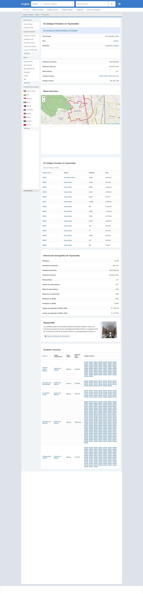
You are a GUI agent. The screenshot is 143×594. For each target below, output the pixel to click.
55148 (86, 419)
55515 (100, 439)
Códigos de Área (52, 10)
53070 (100, 374)
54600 (101, 76)
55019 (91, 381)
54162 (110, 463)
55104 (110, 413)
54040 (105, 452)
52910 (105, 362)
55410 (96, 435)
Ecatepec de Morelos (30, 35)
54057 (96, 454)
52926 (114, 363)
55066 (96, 409)
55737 (100, 386)
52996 (114, 373)
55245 (110, 424)
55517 (110, 439)
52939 (91, 367)
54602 (106, 76)
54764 (100, 395)
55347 (114, 432)
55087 (114, 411)
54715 (114, 390)
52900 (91, 362)
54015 (100, 449)
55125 (91, 416)
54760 (91, 395)
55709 (91, 382)
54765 (105, 395)
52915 (110, 362)
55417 (114, 435)
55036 (91, 406)
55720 (110, 384)
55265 (110, 425)
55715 (86, 384)
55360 (96, 433)
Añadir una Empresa (93, 10)
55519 (86, 441)
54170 (86, 465)
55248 (91, 425)
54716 (86, 392)
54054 (86, 454)
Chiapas (26, 76)
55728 (86, 386)
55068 (105, 409)
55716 (91, 384)
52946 (105, 367)
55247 (86, 425)
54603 (111, 76)
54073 (100, 455)
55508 (86, 439)
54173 (96, 465)
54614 (44, 216)
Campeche (27, 72)
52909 (100, 362)
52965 (91, 370)
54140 (86, 462)
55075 (91, 411)
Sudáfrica (27, 121)
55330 (96, 432)
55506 (110, 438)
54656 (44, 240)
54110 (100, 459)
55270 (100, 427)
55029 (110, 405)
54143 (96, 462)
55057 (100, 408)
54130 (100, 460)
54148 (114, 462)
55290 (96, 428)
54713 (105, 390)
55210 (110, 421)
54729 (110, 392)
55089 (86, 413)
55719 (105, 384)
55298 (86, 430)
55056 (96, 408)
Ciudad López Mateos (30, 46)
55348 (86, 433)
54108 (91, 459)
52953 (96, 368)
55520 (91, 441)
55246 (114, 424)
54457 (110, 374)
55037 (96, 406)
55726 (114, 384)
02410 (91, 447)
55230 (91, 422)
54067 (114, 454)
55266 (114, 425)
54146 (105, 462)
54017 (110, 449)
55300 (96, 430)
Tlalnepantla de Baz (29, 43)
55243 (100, 424)
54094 (105, 457)
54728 (105, 392)
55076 (96, 411)
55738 (105, 386)
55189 (96, 421)
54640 (44, 226)
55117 (105, 414)
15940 (100, 402)
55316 (110, 430)
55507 (114, 438)
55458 (86, 438)
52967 (100, 370)
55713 (110, 382)
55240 (91, 424)
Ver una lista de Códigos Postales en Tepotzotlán (60, 30)
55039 (105, 406)
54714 (110, 390)
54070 (96, 455)
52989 (96, 373)
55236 (105, 422)
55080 (100, 411)
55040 (110, 406)
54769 (91, 397)
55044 (114, 406)
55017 (100, 403)
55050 (86, 408)
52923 (100, 363)
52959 (114, 368)
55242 (96, 424)
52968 (105, 370)
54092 (96, 457)
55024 (91, 405)
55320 (91, 432)
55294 (100, 428)
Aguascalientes (28, 61)
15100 (110, 447)
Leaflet (107, 123)
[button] (43, 97)
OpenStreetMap (115, 123)
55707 (114, 381)
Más (25, 79)
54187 (110, 465)
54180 (100, 465)
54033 (86, 452)
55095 (100, 413)
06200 (86, 402)
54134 (105, 460)
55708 (86, 382)
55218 (114, 421)
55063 (114, 408)
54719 (91, 392)
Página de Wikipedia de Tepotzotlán (58, 336)
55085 (110, 411)
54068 (86, 455)
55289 (91, 428)
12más (116, 76)
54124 (114, 459)
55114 (95, 414)
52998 (91, 374)
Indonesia (27, 98)
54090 (91, 457)
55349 (91, 433)
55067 (100, 409)
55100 (105, 413)
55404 (114, 433)
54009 (91, 449)
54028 (110, 451)
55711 (100, 382)
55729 (91, 386)
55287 (114, 427)
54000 (86, 449)
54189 (114, 465)
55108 (91, 414)
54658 (44, 245)
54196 (86, 466)
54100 (86, 459)
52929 (96, 365)
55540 (100, 441)
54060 (105, 454)
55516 (105, 439)
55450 (114, 436)
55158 (96, 419)
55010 (86, 403)
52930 (100, 365)
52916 (114, 362)
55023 (86, 405)
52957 (105, 368)
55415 (105, 435)
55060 (110, 408)
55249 (96, 425)
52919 (91, 363)
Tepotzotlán (68, 182)
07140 (86, 362)
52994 (105, 373)
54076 (110, 455)
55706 (110, 381)
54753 (114, 394)
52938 (86, 367)
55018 (105, 403)
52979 (100, 371)
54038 (100, 452)
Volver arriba (28, 190)
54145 (100, 462)
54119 (109, 459)
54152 (96, 463)
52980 (105, 371)
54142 (91, 462)
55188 (91, 421)
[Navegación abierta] (119, 4)
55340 (110, 432)
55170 (100, 419)
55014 (86, 381)
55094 (96, 413)
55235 (100, 422)
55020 (114, 403)
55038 (100, 406)
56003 (86, 443)
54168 (114, 463)
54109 (96, 459)
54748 (105, 394)
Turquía (27, 125)
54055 (91, 454)
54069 (91, 455)
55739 (110, 386)
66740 (114, 397)
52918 (86, 363)
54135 (110, 460)
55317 (114, 430)
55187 (86, 421)
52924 (105, 363)
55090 (91, 413)
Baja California (28, 65)
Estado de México (57, 369)
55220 (86, 422)
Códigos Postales (67, 10)
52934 (105, 365)
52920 (96, 363)
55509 (91, 439)
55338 (100, 432)
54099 (114, 457)
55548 (110, 441)
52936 (110, 365)
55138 (96, 417)
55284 (110, 427)
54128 (96, 460)
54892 (110, 397)
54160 (105, 463)
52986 (114, 371)
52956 (100, 368)
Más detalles (114, 45)
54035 (91, 452)
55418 (86, 436)
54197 (91, 466)
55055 (91, 408)
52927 (86, 365)
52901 (96, 362)
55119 (114, 414)
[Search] (111, 4)
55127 (100, 416)
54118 (105, 459)
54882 (105, 397)
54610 (44, 211)
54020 (114, 449)
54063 (110, 454)
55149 (91, 419)
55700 (96, 381)
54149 (86, 463)
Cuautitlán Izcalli (28, 39)
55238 (114, 422)
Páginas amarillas (37, 10)
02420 (96, 447)
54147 (110, 462)
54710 (96, 390)
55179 (110, 419)
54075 (105, 455)
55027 (100, 405)
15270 (96, 402)
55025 (96, 405)
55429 (105, 436)
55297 (114, 428)
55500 (105, 438)
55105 (114, 413)
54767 (114, 395)
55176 (105, 419)
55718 (100, 384)
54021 (86, 451)
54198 (96, 466)
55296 (110, 428)
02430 (100, 447)
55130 (114, 416)
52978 (96, 371)
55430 (110, 436)
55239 (86, 424)
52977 (91, 371)
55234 (96, 422)
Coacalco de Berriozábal (31, 50)
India (26, 95)
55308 (100, 430)
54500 (114, 374)
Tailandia (27, 113)
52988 (91, 373)
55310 (105, 430)
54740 (86, 394)
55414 (100, 435)
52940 (96, 367)
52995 (110, 373)
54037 (96, 452)
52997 (86, 374)
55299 (91, 430)
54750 (110, 394)
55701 (100, 381)
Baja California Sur (29, 68)
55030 (114, 405)
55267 (86, 427)
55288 (86, 428)
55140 (105, 417)
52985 (110, 371)
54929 (110, 402)
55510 (96, 439)
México (37, 14)
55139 (100, 417)
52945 (100, 367)
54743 (91, 394)
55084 (105, 411)
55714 (114, 382)
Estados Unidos (29, 91)
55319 (86, 432)
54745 (100, 394)
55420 (96, 436)
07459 (91, 402)
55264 (105, 425)
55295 (105, 428)
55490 (96, 438)
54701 (91, 390)
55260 (100, 425)
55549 (114, 441)
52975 (114, 370)
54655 (44, 235)
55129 (110, 416)
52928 (91, 365)
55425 (100, 436)
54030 (114, 451)
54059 (100, 454)
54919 (86, 376)
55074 (86, 411)
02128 (86, 447)
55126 (96, 416)
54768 (86, 397)
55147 (114, 417)
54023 (96, 451)
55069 (110, 409)
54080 (114, 455)
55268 (91, 427)
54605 (44, 197)
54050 (114, 452)
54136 (114, 460)
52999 (96, 374)
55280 (105, 427)
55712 (105, 382)
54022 (91, 451)
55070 (114, 409)
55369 (100, 433)
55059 (105, 408)
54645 (44, 230)
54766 (110, 395)
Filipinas (27, 106)
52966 (96, 370)
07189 (105, 447)
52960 (86, 370)
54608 (44, 206)
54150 (91, 463)
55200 (105, 421)
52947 (110, 367)
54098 (110, 457)
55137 (91, 417)
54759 (86, 395)
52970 (110, 370)
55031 (86, 406)
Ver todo (27, 53)
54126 (86, 460)
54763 (96, 395)
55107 (86, 414)
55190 (100, 421)
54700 (86, 390)
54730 (114, 392)
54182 (105, 465)
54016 (105, 449)
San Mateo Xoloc (69, 177)
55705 (105, 381)
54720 (96, 392)
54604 (44, 192)
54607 (44, 201)
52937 (114, 365)
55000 (114, 402)
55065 (91, 409)
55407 (91, 435)
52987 (86, 373)
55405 (86, 435)
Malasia (27, 117)
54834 (100, 397)
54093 (100, 457)
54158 (100, 463)
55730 (96, 386)
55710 (96, 382)
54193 (105, 402)
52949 (86, 368)
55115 (100, 414)
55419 (91, 436)
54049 (110, 452)
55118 (109, 414)
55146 (110, 417)
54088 (86, 457)
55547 (105, 441)
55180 (114, 419)
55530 (96, 441)
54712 (100, 390)
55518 (114, 439)
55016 (96, 403)
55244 (105, 424)
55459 (91, 438)
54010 (96, 449)
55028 (105, 405)
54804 (96, 397)
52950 (91, 368)
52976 (86, 371)
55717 (96, 384)
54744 (96, 394)
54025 (100, 451)
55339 (105, 432)
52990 (100, 373)
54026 (105, 374)
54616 (44, 221)
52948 (114, 367)
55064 (86, 409)
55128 (105, 416)
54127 (91, 460)
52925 (110, 363)
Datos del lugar (28, 24)
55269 (96, 427)
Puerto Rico (28, 110)
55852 (91, 376)
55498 (100, 438)
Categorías (79, 10)
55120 (86, 416)
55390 (105, 433)
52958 (110, 368)
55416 (110, 435)
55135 (86, 417)
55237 (110, 422)
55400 (110, 433)
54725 (100, 392)
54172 (91, 465)
